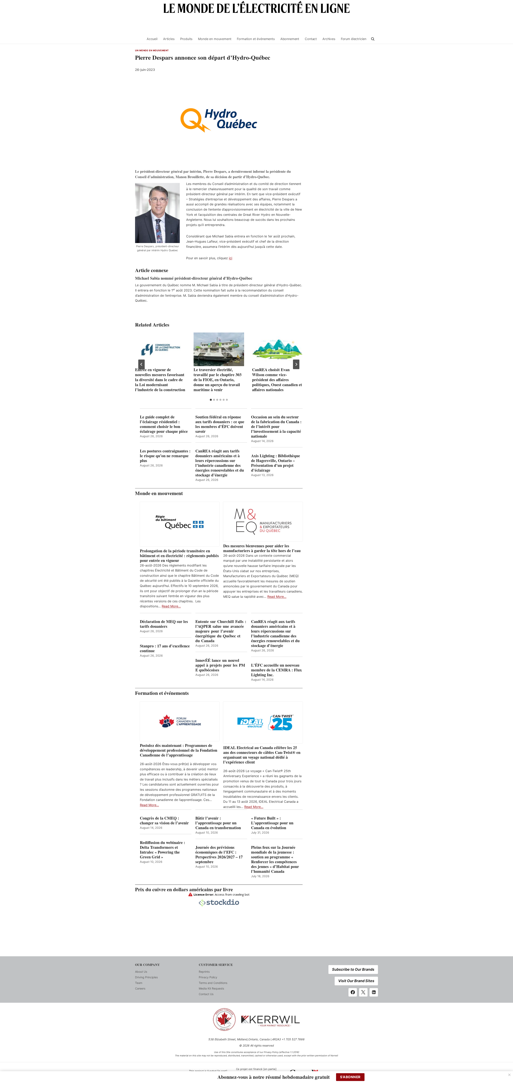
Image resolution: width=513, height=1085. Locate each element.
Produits (186, 39)
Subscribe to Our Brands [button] (353, 969)
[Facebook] (352, 992)
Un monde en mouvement (152, 50)
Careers (140, 988)
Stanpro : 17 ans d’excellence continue (165, 648)
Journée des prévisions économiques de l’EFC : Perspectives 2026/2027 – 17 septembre (219, 854)
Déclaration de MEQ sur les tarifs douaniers (164, 624)
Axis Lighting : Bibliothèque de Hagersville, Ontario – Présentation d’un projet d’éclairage (275, 463)
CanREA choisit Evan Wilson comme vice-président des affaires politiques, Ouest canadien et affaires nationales (277, 380)
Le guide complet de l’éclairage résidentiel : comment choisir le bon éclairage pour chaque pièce (164, 424)
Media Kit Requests (211, 988)
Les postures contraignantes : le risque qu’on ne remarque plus (165, 456)
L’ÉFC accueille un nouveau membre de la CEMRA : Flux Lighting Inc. (276, 670)
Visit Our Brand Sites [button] (356, 981)
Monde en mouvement (214, 39)
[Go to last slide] (141, 364)
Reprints (204, 971)
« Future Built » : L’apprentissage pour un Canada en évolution (272, 823)
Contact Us (206, 994)
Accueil (152, 39)
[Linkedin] (374, 992)
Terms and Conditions (213, 983)
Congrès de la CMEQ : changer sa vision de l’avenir (164, 820)
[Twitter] (363, 992)
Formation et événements (256, 39)
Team (138, 983)
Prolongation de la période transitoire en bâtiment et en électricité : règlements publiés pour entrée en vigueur (179, 556)
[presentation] (160, 349)
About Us (141, 971)
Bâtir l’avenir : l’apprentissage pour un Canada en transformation (218, 823)
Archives (328, 39)
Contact (311, 39)
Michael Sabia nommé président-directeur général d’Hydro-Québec (193, 278)
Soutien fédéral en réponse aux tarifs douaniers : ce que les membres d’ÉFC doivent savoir (219, 424)
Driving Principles (146, 977)
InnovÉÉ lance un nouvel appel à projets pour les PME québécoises (220, 665)
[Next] (296, 364)
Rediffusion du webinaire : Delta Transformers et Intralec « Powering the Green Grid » (162, 849)
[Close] (509, 1074)
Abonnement (289, 39)
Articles (169, 39)
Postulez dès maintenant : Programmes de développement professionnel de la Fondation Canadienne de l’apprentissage (178, 750)
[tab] (211, 400)
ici (230, 258)
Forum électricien (353, 39)
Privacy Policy (208, 977)
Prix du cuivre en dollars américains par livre (184, 889)
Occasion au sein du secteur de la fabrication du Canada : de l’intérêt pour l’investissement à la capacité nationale (276, 427)
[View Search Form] (372, 39)
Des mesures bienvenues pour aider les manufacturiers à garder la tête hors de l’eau (262, 548)
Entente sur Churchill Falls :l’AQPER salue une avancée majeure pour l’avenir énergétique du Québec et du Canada (220, 631)
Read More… (171, 606)
